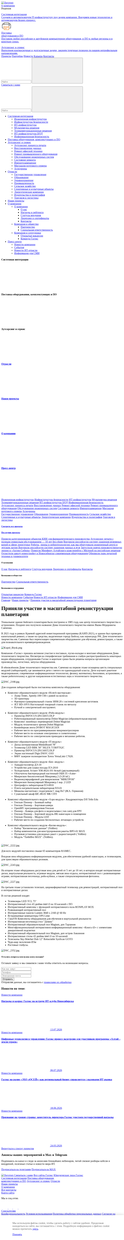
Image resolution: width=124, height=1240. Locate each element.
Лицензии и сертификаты (35, 218)
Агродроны (20, 168)
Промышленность (24, 183)
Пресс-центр (15, 241)
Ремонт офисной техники (28, 151)
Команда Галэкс (29, 238)
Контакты (26, 221)
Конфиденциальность (13, 1213)
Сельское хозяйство (25, 186)
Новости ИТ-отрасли (25, 250)
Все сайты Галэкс (43, 1175)
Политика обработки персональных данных (77, 1213)
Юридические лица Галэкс (68, 1175)
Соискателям (8, 1211)
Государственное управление (30, 174)
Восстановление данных (27, 148)
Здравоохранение (23, 180)
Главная (5, 600)
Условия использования (39, 1213)
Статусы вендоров (31, 215)
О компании (14, 203)
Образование (21, 177)
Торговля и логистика (26, 197)
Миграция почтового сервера (30, 165)
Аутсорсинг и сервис (19, 142)
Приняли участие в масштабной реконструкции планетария (63, 600)
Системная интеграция (20, 116)
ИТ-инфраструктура (25, 124)
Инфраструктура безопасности (31, 122)
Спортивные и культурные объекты (34, 189)
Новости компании (24, 244)
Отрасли (12, 171)
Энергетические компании (29, 192)
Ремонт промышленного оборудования (35, 154)
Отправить (8, 979)
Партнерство (28, 227)
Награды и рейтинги (32, 212)
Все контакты (8, 1189)
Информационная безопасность (31, 136)
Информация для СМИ (27, 253)
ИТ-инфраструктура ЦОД (28, 133)
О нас (24, 209)
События (19, 247)
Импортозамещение (25, 162)
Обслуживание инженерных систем (34, 157)
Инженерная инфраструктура (30, 119)
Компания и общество (26, 224)
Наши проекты (16, 200)
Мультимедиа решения (26, 127)
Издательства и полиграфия (29, 195)
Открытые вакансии (32, 235)
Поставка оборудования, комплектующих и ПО (34, 139)
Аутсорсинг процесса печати (30, 145)
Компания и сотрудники (27, 232)
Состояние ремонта (25, 160)
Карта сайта (7, 1192)
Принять (17, 1234)
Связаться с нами (10, 84)
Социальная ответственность (37, 230)
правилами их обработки (58, 982)
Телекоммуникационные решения (33, 130)
